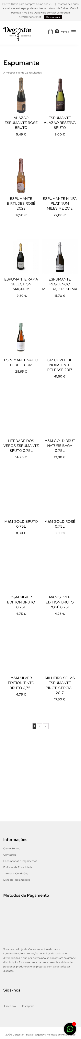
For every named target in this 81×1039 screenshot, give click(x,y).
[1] (70, 1030)
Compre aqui (53, 17)
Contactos (9, 855)
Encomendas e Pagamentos (20, 861)
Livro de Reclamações (16, 880)
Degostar (18, 1035)
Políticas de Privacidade (17, 868)
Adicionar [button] (14, 146)
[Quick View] (26, 144)
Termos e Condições (15, 874)
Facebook (10, 1006)
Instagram (28, 1006)
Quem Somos (11, 849)
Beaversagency (35, 1035)
